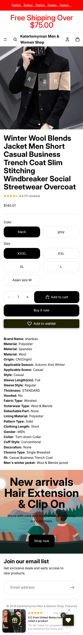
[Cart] (77, 39)
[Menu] (5, 39)
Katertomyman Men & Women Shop (40, 606)
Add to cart (59, 297)
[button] (22, 196)
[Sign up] (72, 587)
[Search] (15, 39)
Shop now (41, 541)
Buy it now (41, 310)
